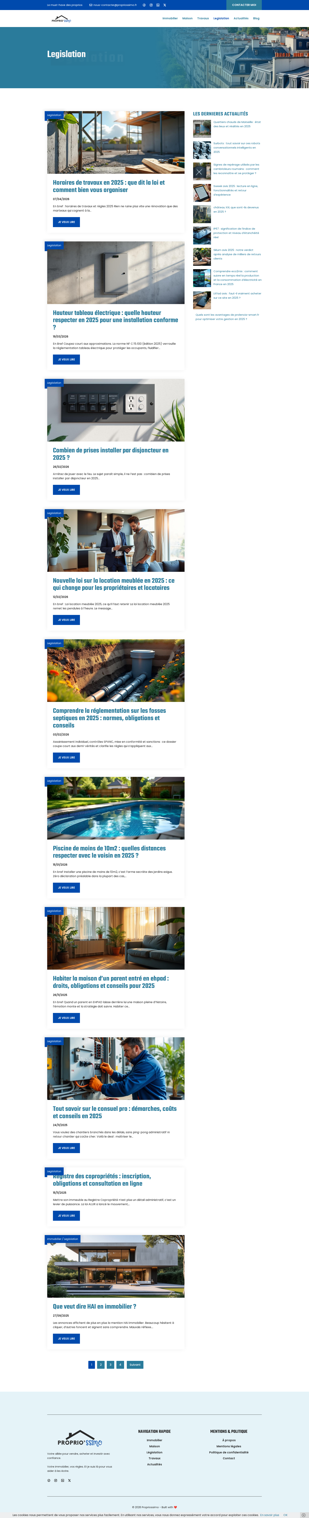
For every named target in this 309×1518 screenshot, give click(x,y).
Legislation (221, 18)
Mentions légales (229, 1446)
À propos (229, 1440)
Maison (187, 18)
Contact (229, 1458)
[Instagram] (151, 5)
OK (285, 1515)
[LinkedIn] (158, 5)
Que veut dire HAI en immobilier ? (94, 1307)
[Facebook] (144, 5)
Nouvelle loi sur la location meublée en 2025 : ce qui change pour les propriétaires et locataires (114, 584)
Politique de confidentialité (229, 1452)
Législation (154, 1452)
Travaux (203, 18)
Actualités (241, 18)
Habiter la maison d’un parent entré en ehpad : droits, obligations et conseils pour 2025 (111, 982)
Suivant (135, 1365)
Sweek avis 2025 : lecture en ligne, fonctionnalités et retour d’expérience (236, 190)
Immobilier (170, 18)
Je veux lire (66, 222)
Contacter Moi (244, 5)
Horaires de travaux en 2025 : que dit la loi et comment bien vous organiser (109, 186)
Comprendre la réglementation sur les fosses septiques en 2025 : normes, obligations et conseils (109, 718)
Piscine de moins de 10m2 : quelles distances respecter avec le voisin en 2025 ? (109, 852)
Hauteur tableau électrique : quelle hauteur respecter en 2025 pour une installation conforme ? (115, 320)
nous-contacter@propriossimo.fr (115, 5)
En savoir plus (269, 1515)
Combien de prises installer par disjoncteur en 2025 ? (111, 454)
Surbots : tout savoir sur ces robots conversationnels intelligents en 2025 (237, 147)
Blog (256, 18)
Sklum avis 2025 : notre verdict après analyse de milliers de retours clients (237, 254)
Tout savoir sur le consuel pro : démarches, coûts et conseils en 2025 (115, 1113)
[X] (164, 5)
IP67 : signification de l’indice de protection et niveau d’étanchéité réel (236, 233)
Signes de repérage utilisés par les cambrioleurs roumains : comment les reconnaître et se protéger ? (236, 169)
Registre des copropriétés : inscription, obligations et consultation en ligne (102, 1180)
